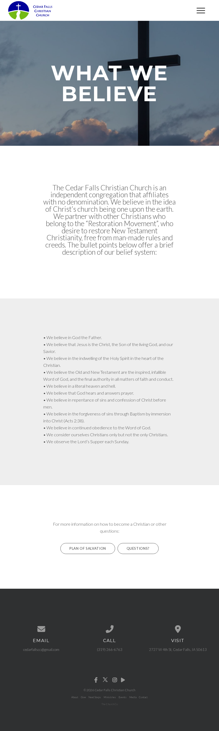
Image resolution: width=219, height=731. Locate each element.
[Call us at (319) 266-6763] (109, 629)
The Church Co (109, 704)
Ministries (110, 697)
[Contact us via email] (41, 629)
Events (123, 697)
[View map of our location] (178, 629)
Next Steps (94, 697)
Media (132, 697)
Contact (143, 697)
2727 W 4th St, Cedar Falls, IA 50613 (178, 649)
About (74, 697)
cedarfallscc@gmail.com (41, 649)
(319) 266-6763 (109, 649)
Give (83, 697)
